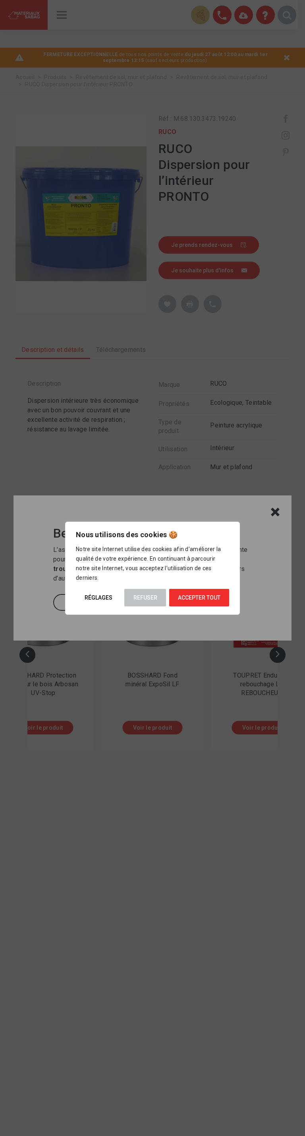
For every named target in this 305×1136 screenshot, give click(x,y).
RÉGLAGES (98, 597)
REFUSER (145, 597)
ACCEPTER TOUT (199, 597)
